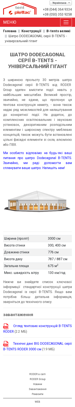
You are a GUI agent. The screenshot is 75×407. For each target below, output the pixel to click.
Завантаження (37, 389)
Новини (37, 384)
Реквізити (37, 394)
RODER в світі (37, 374)
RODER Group (37, 379)
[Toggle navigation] (66, 22)
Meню (9, 22)
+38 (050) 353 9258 (57, 14)
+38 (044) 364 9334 (57, 9)
